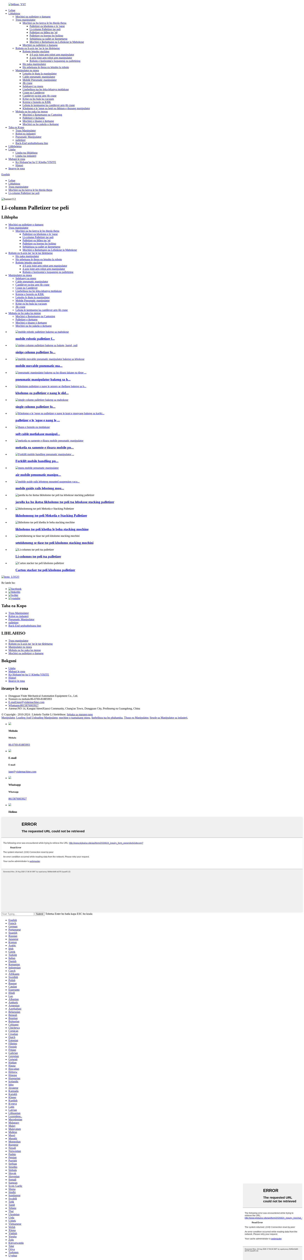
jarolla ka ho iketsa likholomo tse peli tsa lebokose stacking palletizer (64, 502)
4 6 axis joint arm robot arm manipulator (52, 54)
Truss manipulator (25, 19)
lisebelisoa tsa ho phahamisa (107, 717)
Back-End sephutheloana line (31, 143)
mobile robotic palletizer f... (35, 338)
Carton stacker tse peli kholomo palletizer (45, 570)
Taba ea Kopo (16, 127)
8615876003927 (23, 705)
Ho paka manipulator (34, 64)
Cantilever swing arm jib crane (39, 95)
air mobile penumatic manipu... (38, 475)
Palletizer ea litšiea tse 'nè (44, 32)
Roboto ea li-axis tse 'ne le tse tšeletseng (37, 48)
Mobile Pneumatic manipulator (40, 79)
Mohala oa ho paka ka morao (31, 111)
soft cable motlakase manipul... (37, 434)
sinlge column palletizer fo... (35, 352)
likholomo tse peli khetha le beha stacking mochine (51, 529)
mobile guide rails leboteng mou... (39, 488)
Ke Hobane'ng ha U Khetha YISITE (35, 162)
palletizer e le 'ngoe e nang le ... (37, 420)
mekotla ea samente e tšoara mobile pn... (44, 447)
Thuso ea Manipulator (136, 717)
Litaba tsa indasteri (25, 155)
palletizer (20, 140)
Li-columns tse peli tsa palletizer (38, 556)
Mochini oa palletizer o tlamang (32, 16)
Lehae (11, 10)
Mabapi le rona (16, 159)
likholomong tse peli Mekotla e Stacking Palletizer (51, 515)
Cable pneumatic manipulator (39, 76)
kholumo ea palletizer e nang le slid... (42, 393)
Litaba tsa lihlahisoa (26, 152)
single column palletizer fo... (35, 407)
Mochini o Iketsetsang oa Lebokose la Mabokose (57, 41)
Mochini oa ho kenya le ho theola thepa (44, 22)
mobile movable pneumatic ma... (38, 366)
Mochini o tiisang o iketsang (38, 121)
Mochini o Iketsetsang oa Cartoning (42, 114)
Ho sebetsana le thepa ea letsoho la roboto (46, 67)
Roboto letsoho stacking (36, 51)
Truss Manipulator (25, 130)
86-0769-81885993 (19, 744)
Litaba (11, 149)
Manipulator (8, 717)
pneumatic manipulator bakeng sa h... (43, 379)
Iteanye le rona (16, 168)
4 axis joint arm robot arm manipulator (51, 57)
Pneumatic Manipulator (28, 136)
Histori (19, 165)
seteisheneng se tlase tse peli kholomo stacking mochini (54, 543)
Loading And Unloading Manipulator (37, 717)
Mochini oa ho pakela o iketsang (41, 124)
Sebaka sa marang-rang (80, 714)
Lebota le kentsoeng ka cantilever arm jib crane (49, 105)
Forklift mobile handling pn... (36, 461)
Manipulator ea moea (27, 70)
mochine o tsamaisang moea (74, 717)
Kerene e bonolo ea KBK (37, 102)
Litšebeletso (15, 146)
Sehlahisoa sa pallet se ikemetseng (48, 38)
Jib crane (27, 83)
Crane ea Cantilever (34, 92)
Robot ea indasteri (25, 133)
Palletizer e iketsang (34, 117)
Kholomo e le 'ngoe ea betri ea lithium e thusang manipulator (56, 108)
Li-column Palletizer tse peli (45, 29)
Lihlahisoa (14, 13)
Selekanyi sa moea (33, 86)
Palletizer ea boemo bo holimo (46, 35)
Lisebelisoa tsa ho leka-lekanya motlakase (46, 89)
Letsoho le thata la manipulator (40, 73)
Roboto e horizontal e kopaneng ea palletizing (55, 60)
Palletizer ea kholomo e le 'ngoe (47, 26)
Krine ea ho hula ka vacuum (38, 98)
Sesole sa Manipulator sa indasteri (168, 717)
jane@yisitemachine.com (26, 702)
